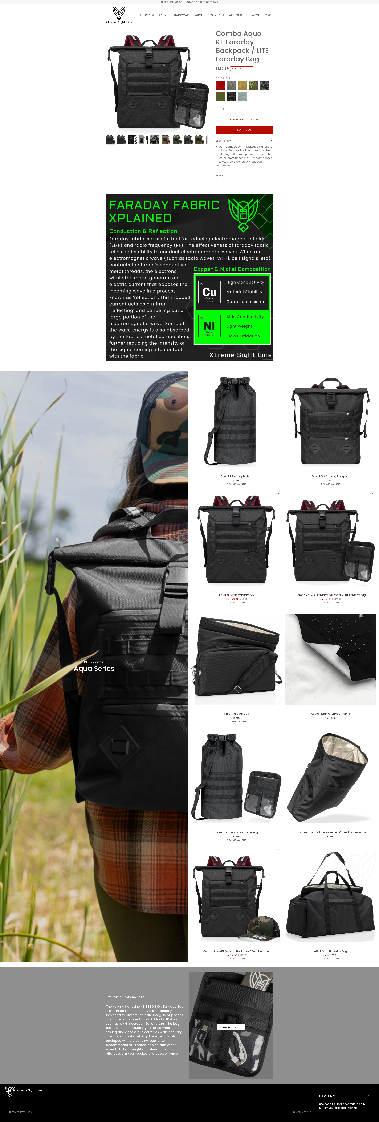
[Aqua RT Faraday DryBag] (236, 421)
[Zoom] (158, 81)
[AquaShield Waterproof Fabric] (330, 659)
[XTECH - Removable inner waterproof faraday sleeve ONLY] (330, 777)
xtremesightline (306, 1112)
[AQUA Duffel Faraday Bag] (330, 896)
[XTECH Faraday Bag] (236, 659)
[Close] (370, 1095)
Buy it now (244, 129)
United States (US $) (21, 1112)
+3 (248, 603)
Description (224, 140)
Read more (223, 165)
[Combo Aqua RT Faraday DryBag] (236, 777)
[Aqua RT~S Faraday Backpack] (330, 421)
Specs (219, 176)
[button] (147, 15)
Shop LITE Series (231, 1027)
